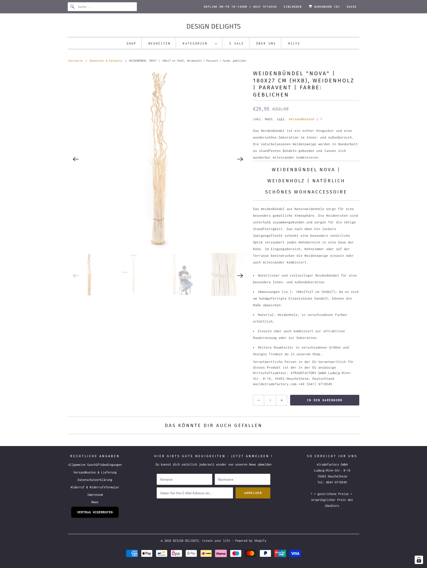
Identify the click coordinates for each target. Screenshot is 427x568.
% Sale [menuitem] (236, 43)
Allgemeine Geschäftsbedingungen (95, 465)
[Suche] (73, 6)
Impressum (95, 495)
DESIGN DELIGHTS (186, 540)
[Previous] (75, 159)
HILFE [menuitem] (294, 43)
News (94, 502)
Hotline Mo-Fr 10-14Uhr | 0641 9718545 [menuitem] (240, 6)
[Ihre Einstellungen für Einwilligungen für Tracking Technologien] (419, 560)
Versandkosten (301, 119)
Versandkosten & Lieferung (95, 472)
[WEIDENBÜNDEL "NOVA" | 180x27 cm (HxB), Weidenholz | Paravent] (158, 159)
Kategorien (198, 43)
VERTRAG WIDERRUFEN (95, 512)
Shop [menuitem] (131, 43)
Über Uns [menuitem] (266, 43)
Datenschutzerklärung (95, 480)
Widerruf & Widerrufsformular (95, 487)
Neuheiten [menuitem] (160, 43)
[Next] (240, 159)
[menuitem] (200, 43)
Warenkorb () (326, 6)
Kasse (352, 6)
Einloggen (293, 6)
